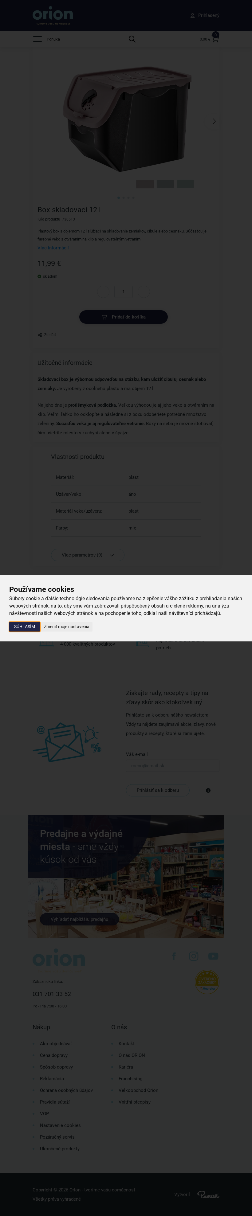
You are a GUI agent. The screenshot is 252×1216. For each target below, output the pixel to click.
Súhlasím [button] (24, 626)
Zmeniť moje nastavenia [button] (66, 626)
